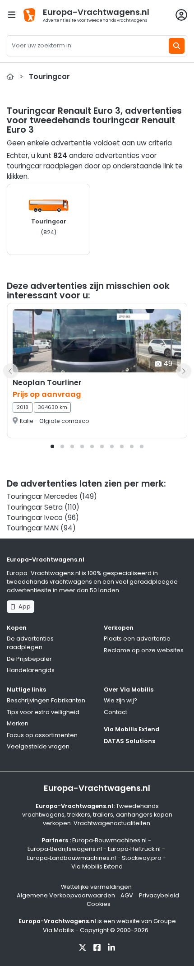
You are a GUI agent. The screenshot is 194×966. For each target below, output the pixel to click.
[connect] (181, 15)
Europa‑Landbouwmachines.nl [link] (71, 858)
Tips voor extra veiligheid (43, 712)
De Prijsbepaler (29, 659)
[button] (52, 446)
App (23, 606)
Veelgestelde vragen (38, 746)
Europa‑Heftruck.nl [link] (134, 849)
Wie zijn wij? (120, 700)
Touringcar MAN (33, 528)
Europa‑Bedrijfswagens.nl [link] (65, 849)
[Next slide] (183, 370)
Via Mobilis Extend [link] (97, 866)
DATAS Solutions (129, 741)
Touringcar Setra (35, 507)
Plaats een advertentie (137, 638)
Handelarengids (31, 670)
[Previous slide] (10, 370)
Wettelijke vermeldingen (96, 887)
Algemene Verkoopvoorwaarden (66, 895)
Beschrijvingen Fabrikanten (46, 700)
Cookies (99, 904)
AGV (126, 895)
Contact (115, 712)
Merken (17, 723)
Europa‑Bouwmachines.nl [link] (109, 840)
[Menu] (11, 14)
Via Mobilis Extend (131, 729)
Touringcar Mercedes (42, 496)
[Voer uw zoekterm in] (177, 46)
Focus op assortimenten (42, 735)
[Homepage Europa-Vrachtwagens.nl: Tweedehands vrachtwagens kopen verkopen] (10, 76)
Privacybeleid (159, 895)
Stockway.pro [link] (142, 858)
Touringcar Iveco (35, 517)
